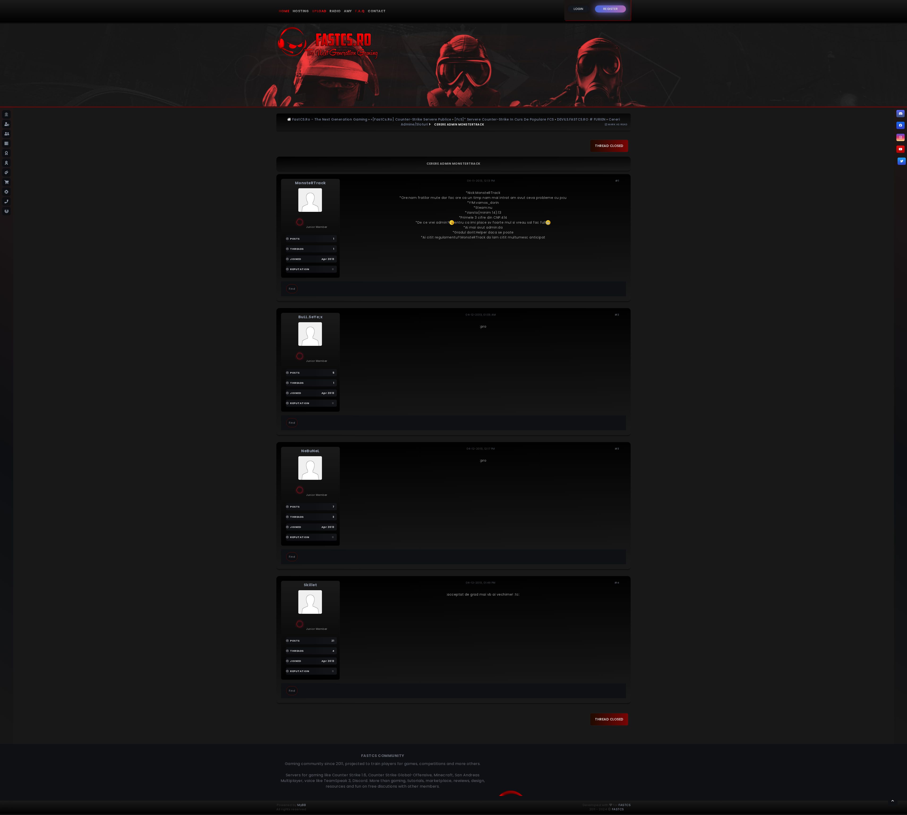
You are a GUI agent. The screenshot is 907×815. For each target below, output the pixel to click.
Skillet (310, 585)
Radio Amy (340, 11)
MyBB (301, 805)
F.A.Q (360, 11)
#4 (616, 583)
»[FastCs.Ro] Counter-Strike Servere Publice (411, 119)
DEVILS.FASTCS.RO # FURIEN (581, 119)
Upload (319, 11)
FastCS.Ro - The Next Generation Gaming (330, 119)
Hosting (301, 11)
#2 (617, 315)
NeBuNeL (310, 451)
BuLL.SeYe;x (310, 317)
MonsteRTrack (310, 183)
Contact (377, 11)
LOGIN (578, 9)
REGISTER (610, 9)
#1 (617, 181)
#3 (617, 449)
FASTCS (625, 805)
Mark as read (617, 124)
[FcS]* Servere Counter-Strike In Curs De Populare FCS (504, 119)
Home (284, 11)
